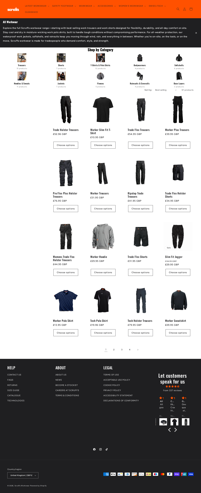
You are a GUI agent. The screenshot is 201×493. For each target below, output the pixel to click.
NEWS (58, 380)
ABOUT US (61, 375)
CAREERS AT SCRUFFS (67, 390)
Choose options (66, 145)
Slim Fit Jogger (173, 256)
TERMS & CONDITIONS (67, 395)
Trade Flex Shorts (137, 256)
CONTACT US (14, 375)
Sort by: (148, 90)
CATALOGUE (13, 395)
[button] (36, 6)
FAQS (10, 380)
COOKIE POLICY (111, 385)
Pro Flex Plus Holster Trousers (65, 195)
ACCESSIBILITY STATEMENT (118, 395)
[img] (172, 386)
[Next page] (137, 349)
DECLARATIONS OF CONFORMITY (121, 400)
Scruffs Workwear (22, 486)
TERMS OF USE (111, 375)
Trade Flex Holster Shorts (175, 195)
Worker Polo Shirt (63, 320)
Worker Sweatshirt (175, 320)
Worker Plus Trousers (177, 129)
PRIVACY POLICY (112, 390)
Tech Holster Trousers (140, 320)
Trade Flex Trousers (139, 129)
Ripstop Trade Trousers (135, 195)
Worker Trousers (99, 193)
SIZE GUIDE (13, 390)
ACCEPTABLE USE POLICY (116, 380)
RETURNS (12, 385)
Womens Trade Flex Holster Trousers (64, 258)
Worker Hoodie (98, 256)
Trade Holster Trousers (65, 129)
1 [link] (106, 349)
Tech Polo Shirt (99, 320)
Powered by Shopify (38, 486)
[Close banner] (196, 33)
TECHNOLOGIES (15, 400)
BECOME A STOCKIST (66, 385)
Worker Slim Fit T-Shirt (100, 131)
